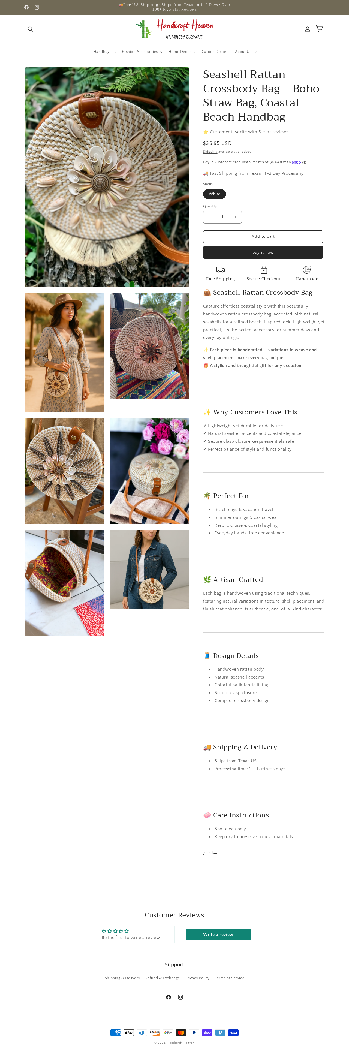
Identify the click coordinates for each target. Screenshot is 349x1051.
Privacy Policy (197, 978)
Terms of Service (230, 978)
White (214, 194)
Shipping (210, 151)
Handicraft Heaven (181, 1042)
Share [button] (214, 853)
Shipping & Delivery (122, 978)
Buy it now (263, 252)
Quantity (210, 206)
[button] (31, 29)
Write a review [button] (218, 934)
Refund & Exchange (162, 978)
